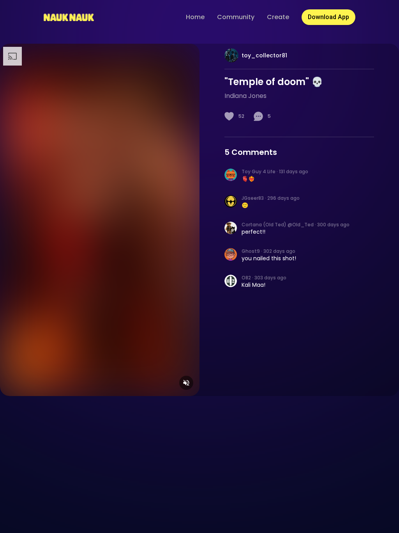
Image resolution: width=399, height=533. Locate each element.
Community (235, 16)
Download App (328, 17)
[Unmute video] (186, 383)
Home (195, 16)
